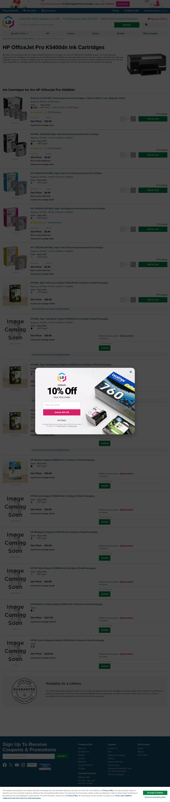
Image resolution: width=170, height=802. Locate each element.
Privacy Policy (108, 790)
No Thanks (62, 420)
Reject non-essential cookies (155, 797)
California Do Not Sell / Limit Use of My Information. (22, 798)
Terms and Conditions (123, 796)
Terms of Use (73, 426)
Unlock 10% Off (62, 412)
